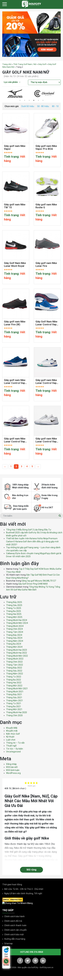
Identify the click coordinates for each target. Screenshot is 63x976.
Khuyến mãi (11, 731)
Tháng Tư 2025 (13, 608)
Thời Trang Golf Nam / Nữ (24, 64)
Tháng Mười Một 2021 (17, 688)
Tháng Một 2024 (14, 647)
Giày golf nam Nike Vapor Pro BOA (46, 147)
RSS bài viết (12, 767)
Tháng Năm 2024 (14, 641)
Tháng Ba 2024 (13, 644)
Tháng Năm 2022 (14, 673)
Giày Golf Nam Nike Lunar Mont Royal (15, 264)
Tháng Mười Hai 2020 (16, 712)
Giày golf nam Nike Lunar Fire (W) (14, 323)
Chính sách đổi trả (13, 921)
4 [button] (33, 100)
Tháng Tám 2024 (14, 632)
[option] (16, 93)
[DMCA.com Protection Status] (12, 899)
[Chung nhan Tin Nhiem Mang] (17, 903)
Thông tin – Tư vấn (15, 743)
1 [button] (20, 100)
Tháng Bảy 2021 (14, 694)
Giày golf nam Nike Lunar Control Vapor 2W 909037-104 (47, 381)
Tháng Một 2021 (14, 709)
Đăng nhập (11, 764)
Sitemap (8, 943)
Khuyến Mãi (11, 728)
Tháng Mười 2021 (14, 691)
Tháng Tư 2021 (13, 703)
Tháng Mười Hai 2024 (16, 620)
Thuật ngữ (11, 745)
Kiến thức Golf (13, 734)
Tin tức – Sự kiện (14, 749)
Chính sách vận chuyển (15, 930)
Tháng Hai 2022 (13, 682)
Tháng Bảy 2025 (14, 602)
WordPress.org (13, 773)
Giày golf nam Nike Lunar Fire (46, 264)
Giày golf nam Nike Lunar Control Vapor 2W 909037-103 (16, 440)
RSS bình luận (12, 770)
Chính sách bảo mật (14, 934)
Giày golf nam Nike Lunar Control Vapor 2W (47, 440)
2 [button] (24, 100)
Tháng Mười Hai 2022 (16, 653)
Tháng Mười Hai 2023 (16, 650)
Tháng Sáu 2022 (14, 671)
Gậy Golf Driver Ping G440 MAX (33, 584)
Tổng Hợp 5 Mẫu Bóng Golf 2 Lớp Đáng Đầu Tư (28, 529)
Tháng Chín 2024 (14, 629)
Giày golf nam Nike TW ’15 (14, 206)
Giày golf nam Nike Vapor (14, 147)
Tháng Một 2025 (14, 617)
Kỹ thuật (10, 736)
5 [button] (38, 100)
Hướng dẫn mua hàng (14, 939)
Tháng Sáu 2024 (14, 638)
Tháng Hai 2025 (13, 614)
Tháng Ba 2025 (13, 611)
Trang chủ (6, 64)
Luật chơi (10, 740)
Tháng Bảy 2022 (14, 667)
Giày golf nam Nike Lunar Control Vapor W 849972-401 (16, 381)
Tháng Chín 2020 (14, 715)
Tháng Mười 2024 (14, 626)
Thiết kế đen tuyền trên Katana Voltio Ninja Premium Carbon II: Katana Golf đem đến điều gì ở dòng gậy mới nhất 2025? (32, 541)
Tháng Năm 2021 (14, 700)
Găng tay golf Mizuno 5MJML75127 (39, 581)
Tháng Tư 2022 (13, 676)
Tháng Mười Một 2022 (17, 656)
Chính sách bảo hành (14, 916)
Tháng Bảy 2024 (14, 635)
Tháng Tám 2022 (14, 665)
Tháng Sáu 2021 (14, 697)
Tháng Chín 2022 (14, 662)
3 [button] (29, 100)
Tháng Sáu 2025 (14, 605)
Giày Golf (42, 64)
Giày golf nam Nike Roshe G (46, 206)
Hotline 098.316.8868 (31, 952)
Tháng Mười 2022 (14, 659)
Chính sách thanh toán (15, 925)
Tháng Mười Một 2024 (17, 623)
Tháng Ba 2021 (13, 706)
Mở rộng (31, 869)
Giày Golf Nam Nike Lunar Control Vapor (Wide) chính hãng (47, 323)
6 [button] (42, 100)
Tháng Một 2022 (14, 685)
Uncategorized (13, 751)
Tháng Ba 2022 (13, 679)
